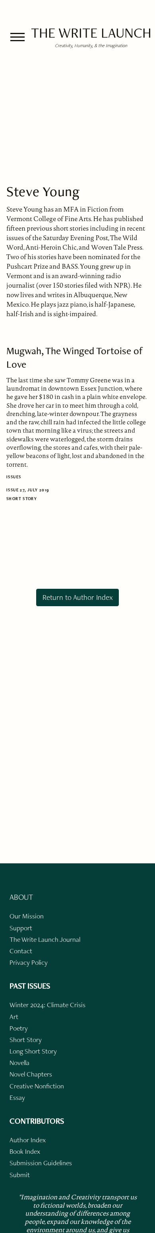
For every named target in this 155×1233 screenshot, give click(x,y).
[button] (17, 37)
